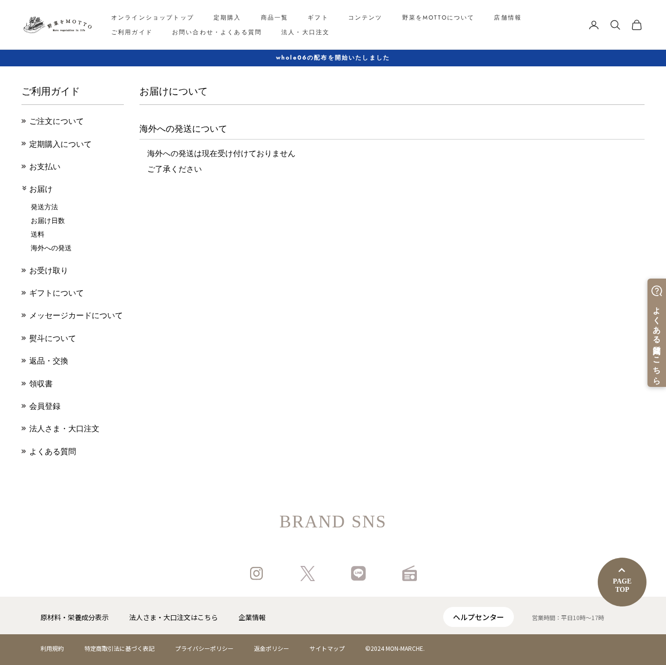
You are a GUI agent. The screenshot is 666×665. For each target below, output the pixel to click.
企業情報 (252, 617)
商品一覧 (275, 17)
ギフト (318, 17)
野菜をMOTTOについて (438, 17)
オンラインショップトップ (152, 17)
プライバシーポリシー (204, 648)
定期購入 (227, 17)
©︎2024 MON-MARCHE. (395, 648)
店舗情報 (508, 17)
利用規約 (52, 648)
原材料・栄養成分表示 (74, 617)
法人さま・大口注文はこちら (173, 617)
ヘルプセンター (478, 617)
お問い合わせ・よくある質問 (217, 32)
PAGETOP (622, 585)
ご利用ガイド (132, 32)
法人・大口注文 (305, 32)
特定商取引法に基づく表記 (119, 648)
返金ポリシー (271, 648)
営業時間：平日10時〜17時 (568, 617)
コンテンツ (365, 17)
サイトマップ (327, 648)
